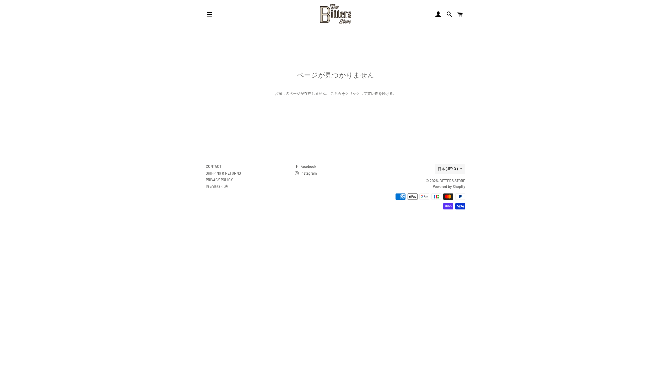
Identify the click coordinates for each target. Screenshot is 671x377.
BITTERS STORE (452, 181)
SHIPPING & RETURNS (223, 173)
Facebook (308, 166)
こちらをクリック (345, 93)
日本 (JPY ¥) (448, 169)
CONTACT (213, 166)
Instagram (308, 173)
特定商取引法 (217, 186)
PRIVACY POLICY (219, 180)
